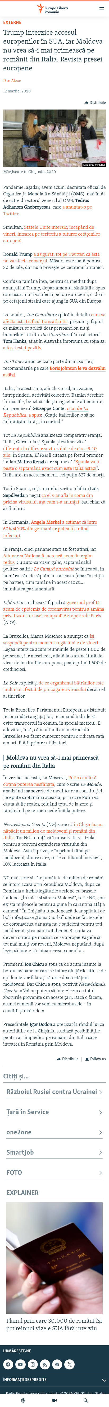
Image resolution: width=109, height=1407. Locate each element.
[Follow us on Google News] (57, 1364)
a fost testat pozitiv (22, 348)
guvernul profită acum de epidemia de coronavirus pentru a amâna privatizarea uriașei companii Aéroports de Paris (53, 610)
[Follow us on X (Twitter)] (69, 1364)
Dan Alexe (12, 81)
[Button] (95, 103)
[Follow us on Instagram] (33, 1364)
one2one (18, 1132)
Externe (12, 22)
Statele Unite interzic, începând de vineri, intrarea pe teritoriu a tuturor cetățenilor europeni (51, 234)
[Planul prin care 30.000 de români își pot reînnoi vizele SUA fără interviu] (54, 1258)
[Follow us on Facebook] (8, 1364)
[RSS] (45, 1364)
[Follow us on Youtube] (20, 1364)
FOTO (14, 1173)
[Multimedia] (54, 1400)
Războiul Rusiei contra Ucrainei (51, 1092)
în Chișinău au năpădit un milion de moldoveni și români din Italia (53, 831)
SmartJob (20, 1152)
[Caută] (86, 1400)
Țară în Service (27, 1112)
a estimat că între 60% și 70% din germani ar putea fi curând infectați (50, 529)
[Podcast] (23, 1400)
